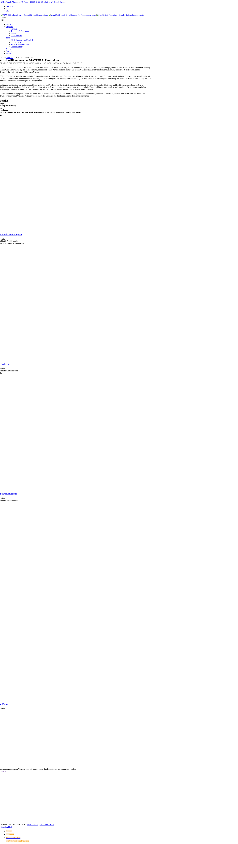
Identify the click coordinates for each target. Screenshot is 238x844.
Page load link (6, 827)
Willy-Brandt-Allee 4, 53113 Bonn (14, 2)
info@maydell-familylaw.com (55, 2)
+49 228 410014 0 (35, 2)
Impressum (32, 825)
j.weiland (9, 58)
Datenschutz (47, 825)
